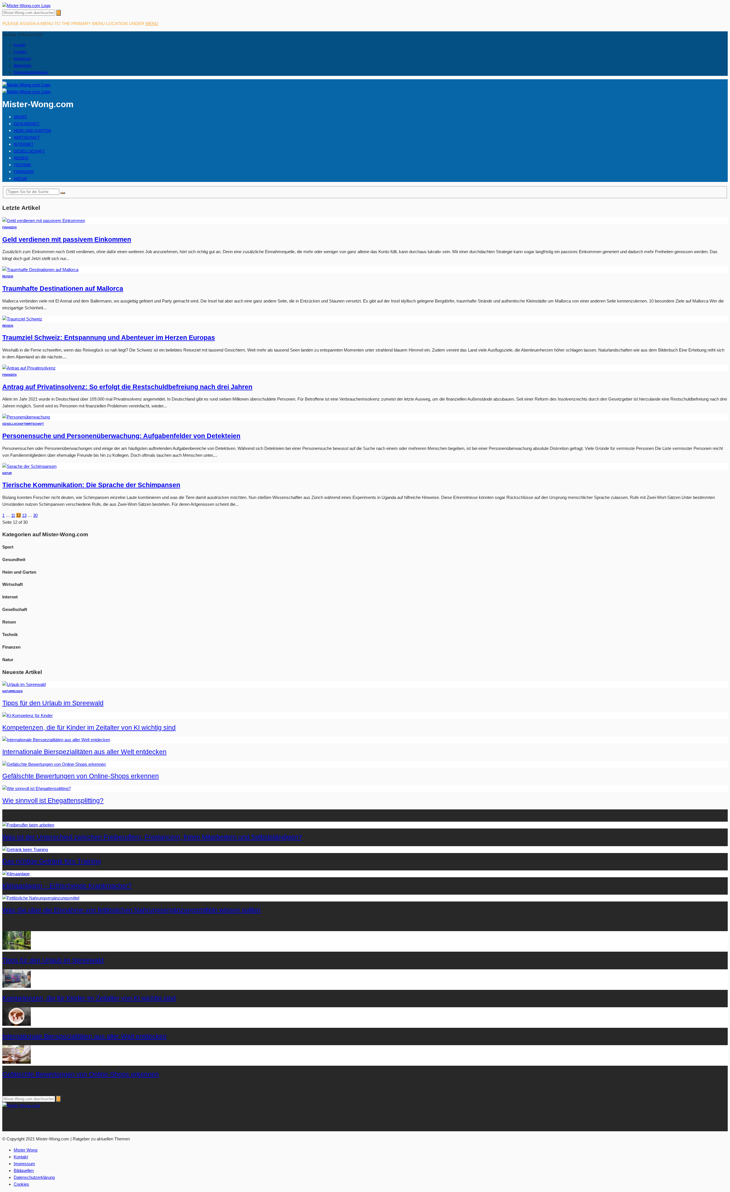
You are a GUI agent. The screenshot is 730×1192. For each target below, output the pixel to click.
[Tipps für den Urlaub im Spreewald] (24, 684)
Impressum (22, 59)
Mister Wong (25, 1150)
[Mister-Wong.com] (26, 5)
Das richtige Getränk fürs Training (51, 861)
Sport (20, 117)
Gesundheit (27, 123)
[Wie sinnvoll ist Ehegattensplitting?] (36, 788)
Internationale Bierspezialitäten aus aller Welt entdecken (84, 752)
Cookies (20, 52)
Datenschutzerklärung (31, 72)
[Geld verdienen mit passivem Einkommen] (43, 220)
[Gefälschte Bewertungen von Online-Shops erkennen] (54, 764)
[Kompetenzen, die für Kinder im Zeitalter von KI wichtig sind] (27, 715)
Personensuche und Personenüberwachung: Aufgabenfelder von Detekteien (121, 436)
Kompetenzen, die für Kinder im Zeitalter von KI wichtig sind (89, 727)
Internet (24, 144)
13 (24, 515)
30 (35, 515)
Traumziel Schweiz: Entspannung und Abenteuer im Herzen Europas (108, 337)
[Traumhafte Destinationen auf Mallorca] (40, 269)
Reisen (21, 158)
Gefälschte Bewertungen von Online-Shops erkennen (80, 776)
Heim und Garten (32, 130)
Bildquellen (22, 66)
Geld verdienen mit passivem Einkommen (66, 239)
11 (13, 515)
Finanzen (24, 171)
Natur (20, 178)
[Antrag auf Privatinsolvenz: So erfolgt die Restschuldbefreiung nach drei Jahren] (29, 367)
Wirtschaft (27, 137)
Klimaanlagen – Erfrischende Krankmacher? (67, 886)
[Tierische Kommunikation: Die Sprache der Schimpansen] (29, 466)
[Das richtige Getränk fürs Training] (25, 849)
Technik (22, 165)
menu (151, 23)
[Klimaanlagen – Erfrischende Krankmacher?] (16, 873)
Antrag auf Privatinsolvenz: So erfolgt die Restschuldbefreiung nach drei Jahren (127, 387)
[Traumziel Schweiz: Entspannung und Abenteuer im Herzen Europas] (22, 318)
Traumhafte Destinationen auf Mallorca (62, 288)
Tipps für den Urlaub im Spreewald (53, 703)
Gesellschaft (29, 151)
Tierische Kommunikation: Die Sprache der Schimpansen (91, 485)
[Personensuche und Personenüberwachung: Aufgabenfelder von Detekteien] (26, 417)
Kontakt (19, 45)
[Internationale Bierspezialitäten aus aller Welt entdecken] (56, 739)
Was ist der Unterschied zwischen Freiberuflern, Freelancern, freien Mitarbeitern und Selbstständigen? (152, 837)
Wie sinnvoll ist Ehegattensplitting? (53, 800)
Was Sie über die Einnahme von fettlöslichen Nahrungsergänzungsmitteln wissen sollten (131, 910)
